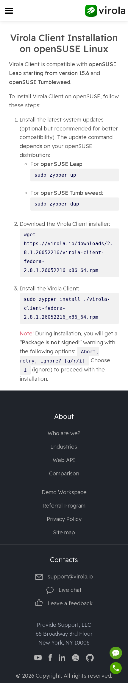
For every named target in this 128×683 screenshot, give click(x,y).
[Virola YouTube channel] (38, 657)
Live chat (70, 589)
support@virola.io (70, 576)
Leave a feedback (70, 603)
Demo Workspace (64, 492)
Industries (64, 446)
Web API (64, 460)
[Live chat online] (116, 653)
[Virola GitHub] (90, 657)
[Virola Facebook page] (50, 657)
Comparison (64, 473)
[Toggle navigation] (9, 10)
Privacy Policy (64, 519)
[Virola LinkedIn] (62, 657)
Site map (64, 532)
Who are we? (64, 433)
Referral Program (64, 505)
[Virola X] (75, 657)
